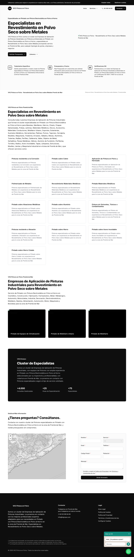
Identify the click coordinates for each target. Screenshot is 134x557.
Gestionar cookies (120, 2)
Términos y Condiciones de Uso (108, 518)
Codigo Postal (86, 453)
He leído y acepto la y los (100, 472)
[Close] (129, 534)
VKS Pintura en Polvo (20, 8)
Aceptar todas (105, 2)
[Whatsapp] (128, 551)
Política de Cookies (104, 512)
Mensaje (84, 461)
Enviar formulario (102, 477)
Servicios (93, 8)
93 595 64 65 (108, 8)
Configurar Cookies (104, 521)
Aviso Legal (101, 509)
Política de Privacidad (101, 471)
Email (83, 445)
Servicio (106, 437)
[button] (37, 456)
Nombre (84, 437)
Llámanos (32, 54)
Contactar (119, 8)
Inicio (85, 8)
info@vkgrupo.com (64, 517)
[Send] (128, 544)
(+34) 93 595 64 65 (64, 514)
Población (106, 453)
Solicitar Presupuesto (16, 54)
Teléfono (106, 445)
